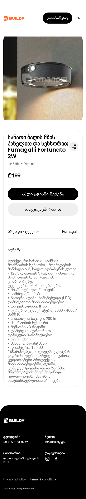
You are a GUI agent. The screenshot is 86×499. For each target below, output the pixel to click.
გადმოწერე (57, 18)
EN (78, 18)
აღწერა (14, 250)
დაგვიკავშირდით (43, 209)
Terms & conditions (43, 479)
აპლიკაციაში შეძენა (43, 194)
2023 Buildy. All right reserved (18, 488)
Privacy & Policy (14, 479)
